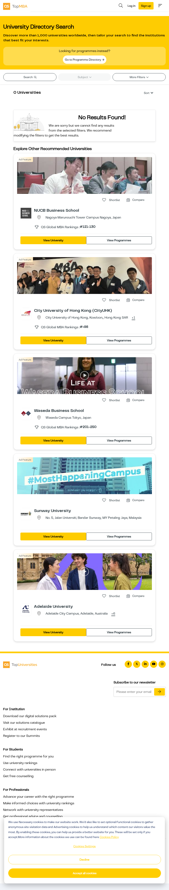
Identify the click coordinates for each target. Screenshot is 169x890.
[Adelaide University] (26, 609)
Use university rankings (20, 763)
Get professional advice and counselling (33, 816)
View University (53, 240)
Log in (131, 6)
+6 (113, 613)
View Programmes (119, 240)
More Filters (138, 77)
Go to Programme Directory (83, 59)
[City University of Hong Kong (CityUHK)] (26, 313)
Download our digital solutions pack (29, 716)
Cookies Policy (109, 837)
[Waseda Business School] (26, 413)
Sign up (146, 6)
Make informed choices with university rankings (38, 803)
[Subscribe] (159, 692)
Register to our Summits (21, 736)
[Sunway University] (26, 513)
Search (28, 77)
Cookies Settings (84, 846)
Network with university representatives (33, 810)
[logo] (15, 5)
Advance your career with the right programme (38, 797)
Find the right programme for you (28, 756)
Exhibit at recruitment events (25, 729)
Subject (83, 77)
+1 (133, 318)
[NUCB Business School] (26, 213)
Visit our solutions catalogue (24, 723)
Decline (84, 859)
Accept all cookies (84, 873)
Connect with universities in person (29, 769)
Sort (146, 93)
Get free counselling (18, 776)
